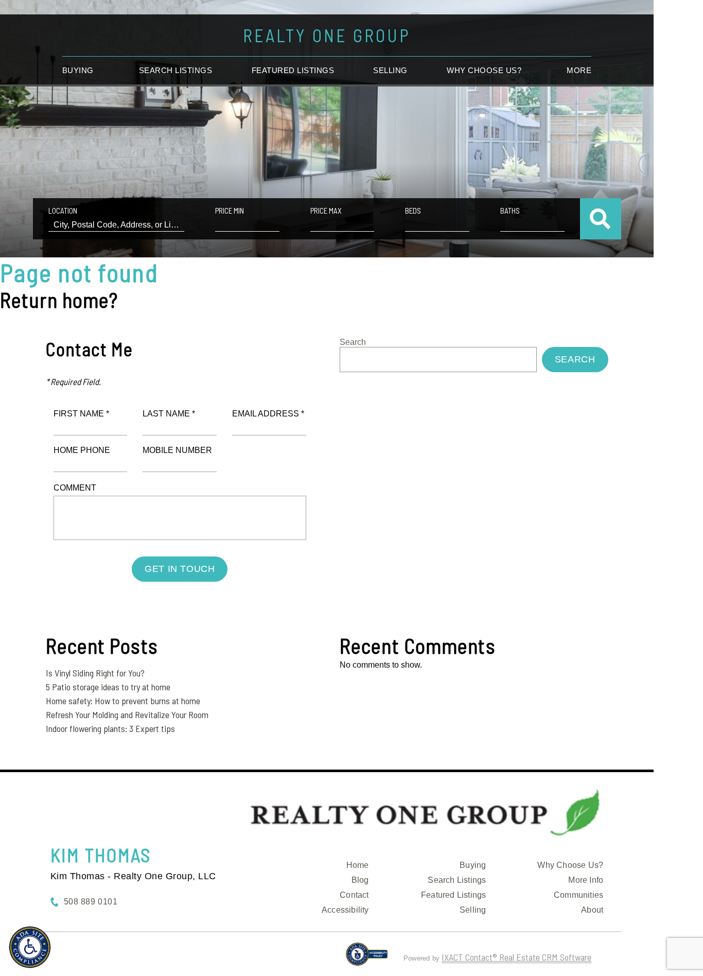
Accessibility (345, 909)
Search (353, 342)
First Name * (81, 413)
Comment (75, 487)
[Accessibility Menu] (30, 947)
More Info (585, 880)
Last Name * (169, 413)
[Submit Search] (600, 218)
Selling (390, 70)
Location (62, 210)
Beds (413, 210)
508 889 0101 (90, 901)
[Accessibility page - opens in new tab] (367, 958)
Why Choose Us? (570, 865)
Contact (354, 895)
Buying (78, 70)
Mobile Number (177, 450)
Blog (360, 880)
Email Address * (268, 413)
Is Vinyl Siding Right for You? (95, 672)
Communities (578, 895)
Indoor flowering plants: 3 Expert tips (110, 728)
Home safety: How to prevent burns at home (123, 700)
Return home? (59, 299)
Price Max (326, 210)
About (592, 909)
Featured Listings (293, 70)
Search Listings (176, 70)
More (579, 70)
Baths (510, 210)
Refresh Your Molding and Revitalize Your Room (127, 714)
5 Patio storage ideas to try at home (108, 686)
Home (357, 865)
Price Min (229, 210)
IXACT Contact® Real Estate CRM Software (516, 957)
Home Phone (82, 450)
